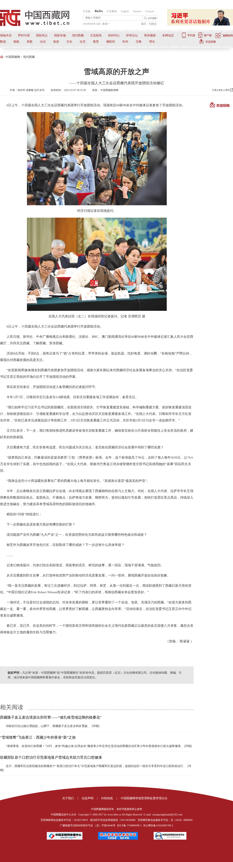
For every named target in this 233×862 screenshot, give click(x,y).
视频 (16, 41)
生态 (83, 41)
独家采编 (60, 35)
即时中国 (24, 35)
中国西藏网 (12, 56)
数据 (3, 41)
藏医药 (110, 41)
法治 (43, 41)
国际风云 (42, 35)
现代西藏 (78, 35)
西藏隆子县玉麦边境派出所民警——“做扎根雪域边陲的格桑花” (51, 717)
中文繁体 (112, 11)
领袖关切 (6, 35)
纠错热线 (107, 798)
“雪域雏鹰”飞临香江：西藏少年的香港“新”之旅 (38, 737)
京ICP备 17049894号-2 (129, 825)
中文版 (86, 11)
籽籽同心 (114, 35)
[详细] (95, 726)
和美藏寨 (150, 35)
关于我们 (68, 798)
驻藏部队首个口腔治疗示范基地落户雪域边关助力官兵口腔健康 (51, 757)
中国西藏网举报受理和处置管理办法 (144, 798)
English (125, 11)
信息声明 (87, 798)
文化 (69, 41)
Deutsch (137, 11)
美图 (29, 41)
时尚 (125, 41)
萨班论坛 (132, 35)
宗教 (139, 41)
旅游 (56, 41)
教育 (96, 41)
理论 (152, 41)
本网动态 (168, 35)
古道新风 (96, 35)
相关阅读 (11, 707)
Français (149, 11)
